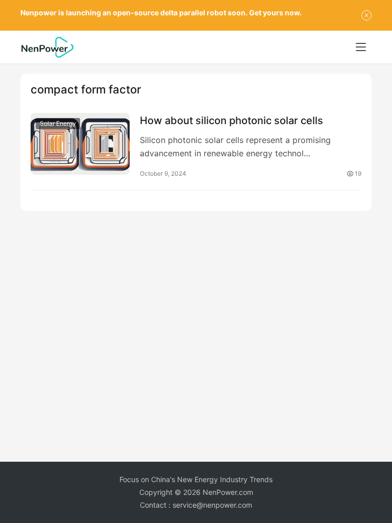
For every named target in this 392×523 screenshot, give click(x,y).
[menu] (361, 47)
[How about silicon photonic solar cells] (80, 144)
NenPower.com (228, 492)
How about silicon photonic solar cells (231, 120)
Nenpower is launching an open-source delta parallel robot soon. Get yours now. (161, 12)
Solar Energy (58, 123)
